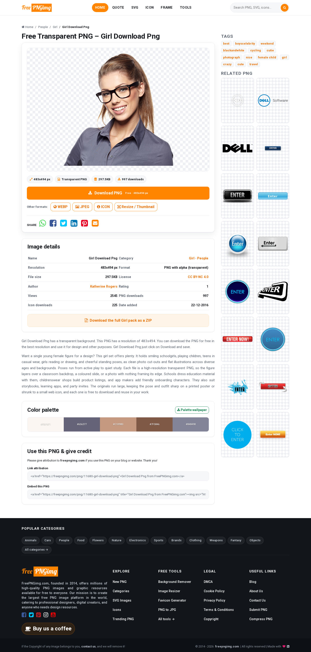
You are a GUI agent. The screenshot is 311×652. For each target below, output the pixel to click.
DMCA (208, 581)
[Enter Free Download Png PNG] (237, 386)
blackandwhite (233, 50)
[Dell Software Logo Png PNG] (272, 100)
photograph (231, 57)
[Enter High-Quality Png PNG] (272, 434)
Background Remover (174, 581)
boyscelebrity (245, 43)
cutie (270, 50)
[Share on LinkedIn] (74, 225)
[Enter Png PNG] (272, 243)
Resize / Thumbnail (137, 207)
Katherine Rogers (103, 286)
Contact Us (257, 600)
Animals (30, 540)
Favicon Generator (172, 600)
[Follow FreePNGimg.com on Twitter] (31, 615)
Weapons (216, 540)
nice (249, 57)
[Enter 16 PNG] (237, 243)
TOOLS (185, 7)
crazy (227, 64)
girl (284, 57)
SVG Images (122, 600)
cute (240, 64)
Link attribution (37, 468)
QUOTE (118, 7)
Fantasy (236, 540)
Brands (176, 540)
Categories (121, 591)
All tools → (166, 619)
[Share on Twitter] (63, 225)
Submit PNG (258, 609)
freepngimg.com (227, 646)
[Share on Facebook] (53, 225)
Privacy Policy (214, 600)
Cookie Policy (214, 591)
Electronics (137, 540)
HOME (100, 7)
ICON (149, 7)
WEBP (62, 207)
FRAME (167, 7)
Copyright (211, 619)
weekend (267, 43)
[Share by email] (95, 225)
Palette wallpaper (193, 410)
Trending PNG (123, 619)
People (202, 258)
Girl (191, 258)
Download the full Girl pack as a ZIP (121, 320)
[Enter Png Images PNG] (272, 291)
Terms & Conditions (219, 609)
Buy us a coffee (52, 628)
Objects (255, 540)
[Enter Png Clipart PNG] (272, 195)
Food (80, 540)
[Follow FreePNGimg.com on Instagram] (45, 615)
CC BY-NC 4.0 (198, 277)
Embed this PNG (38, 486)
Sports (158, 540)
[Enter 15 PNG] (272, 148)
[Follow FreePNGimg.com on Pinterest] (38, 615)
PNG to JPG (167, 609)
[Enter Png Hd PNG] (237, 434)
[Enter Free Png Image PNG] (237, 291)
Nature (116, 540)
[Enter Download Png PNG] (237, 339)
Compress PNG (261, 619)
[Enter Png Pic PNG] (272, 386)
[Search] (284, 8)
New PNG (120, 581)
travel (254, 64)
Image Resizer (169, 591)
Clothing (195, 540)
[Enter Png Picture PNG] (237, 195)
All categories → (36, 549)
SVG (134, 7)
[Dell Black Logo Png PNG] (237, 148)
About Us (256, 591)
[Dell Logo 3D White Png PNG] (237, 100)
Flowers (98, 540)
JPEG (84, 207)
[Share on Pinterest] (84, 225)
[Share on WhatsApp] (42, 225)
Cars (47, 540)
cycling (255, 50)
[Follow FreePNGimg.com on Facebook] (24, 615)
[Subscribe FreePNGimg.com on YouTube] (53, 615)
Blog (252, 581)
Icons (117, 609)
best (226, 43)
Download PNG (121, 193)
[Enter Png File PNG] (272, 339)
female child (267, 57)
